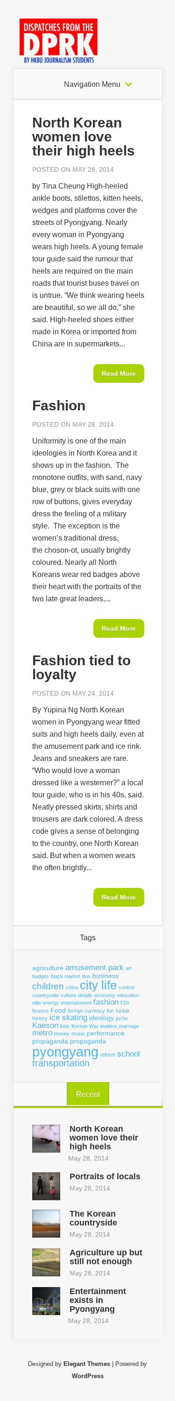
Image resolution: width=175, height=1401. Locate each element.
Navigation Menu (92, 84)
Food (58, 1010)
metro (42, 1032)
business (105, 975)
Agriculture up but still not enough (106, 1257)
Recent (88, 1094)
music (78, 1033)
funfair (123, 1011)
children (48, 986)
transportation (61, 1063)
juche (122, 1018)
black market (65, 976)
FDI (124, 1003)
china (72, 987)
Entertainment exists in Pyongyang (98, 1300)
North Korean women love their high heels (83, 136)
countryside (45, 995)
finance (40, 1011)
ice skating (68, 1017)
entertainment (76, 1003)
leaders (108, 1026)
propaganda (50, 1041)
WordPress (88, 1376)
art (129, 968)
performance (106, 1033)
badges (40, 976)
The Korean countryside (93, 1218)
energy (51, 1003)
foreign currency (86, 1011)
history (40, 1018)
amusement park (94, 967)
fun (110, 1011)
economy (104, 995)
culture (68, 995)
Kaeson (45, 1025)
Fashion (58, 405)
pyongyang (65, 1051)
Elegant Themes (86, 1363)
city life (98, 985)
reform (107, 1054)
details (85, 995)
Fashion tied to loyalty (81, 667)
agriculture (47, 968)
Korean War (84, 1026)
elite (36, 1003)
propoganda (88, 1041)
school (128, 1053)
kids (65, 1026)
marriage (129, 1026)
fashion (106, 1002)
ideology (101, 1017)
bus (86, 976)
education (128, 995)
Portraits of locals (105, 1176)
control (126, 987)
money (62, 1033)
